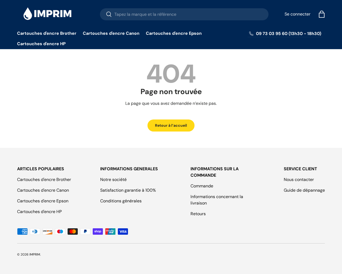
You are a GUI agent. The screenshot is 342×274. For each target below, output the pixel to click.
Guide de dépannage (304, 190)
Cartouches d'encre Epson (174, 33)
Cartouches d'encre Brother (46, 33)
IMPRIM (34, 254)
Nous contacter (299, 179)
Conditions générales (121, 201)
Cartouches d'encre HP (41, 44)
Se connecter (297, 14)
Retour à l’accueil (171, 125)
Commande (202, 186)
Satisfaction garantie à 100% (128, 190)
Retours (198, 214)
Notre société (113, 179)
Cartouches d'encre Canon (111, 33)
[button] (322, 14)
